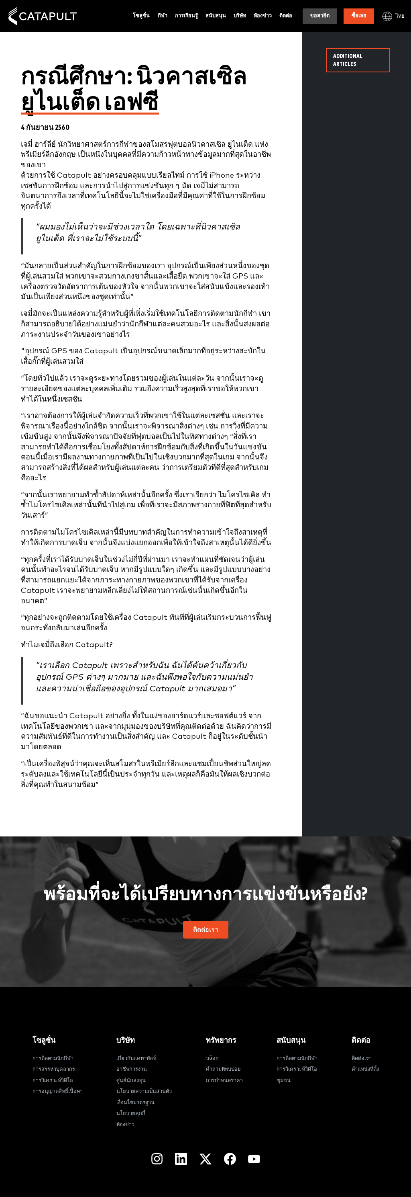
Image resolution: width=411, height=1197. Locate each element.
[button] (205, 930)
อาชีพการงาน (131, 1069)
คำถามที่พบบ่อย (223, 1069)
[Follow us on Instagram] (157, 1159)
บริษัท (240, 15)
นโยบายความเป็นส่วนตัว (144, 1091)
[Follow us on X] (205, 1159)
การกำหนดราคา (224, 1080)
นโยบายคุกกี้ (130, 1113)
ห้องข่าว (263, 15)
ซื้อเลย (359, 15)
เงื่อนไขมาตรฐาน (135, 1102)
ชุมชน (284, 1080)
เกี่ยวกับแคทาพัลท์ (136, 1058)
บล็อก (212, 1058)
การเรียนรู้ (186, 15)
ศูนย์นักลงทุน (131, 1080)
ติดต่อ (285, 15)
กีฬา (162, 15)
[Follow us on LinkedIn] (181, 1159)
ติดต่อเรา (362, 1058)
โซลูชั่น (141, 15)
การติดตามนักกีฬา (53, 1058)
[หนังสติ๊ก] (42, 16)
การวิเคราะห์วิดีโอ (53, 1080)
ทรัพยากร (221, 1040)
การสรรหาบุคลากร (54, 1069)
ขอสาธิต (320, 15)
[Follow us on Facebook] (230, 1159)
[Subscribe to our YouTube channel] (254, 1159)
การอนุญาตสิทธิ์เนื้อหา (58, 1091)
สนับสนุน (216, 15)
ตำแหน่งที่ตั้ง (365, 1069)
